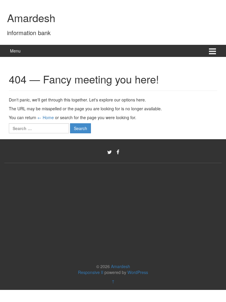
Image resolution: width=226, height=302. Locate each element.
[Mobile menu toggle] (212, 51)
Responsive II (90, 272)
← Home (45, 117)
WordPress (137, 272)
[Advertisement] (113, 211)
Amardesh (31, 17)
